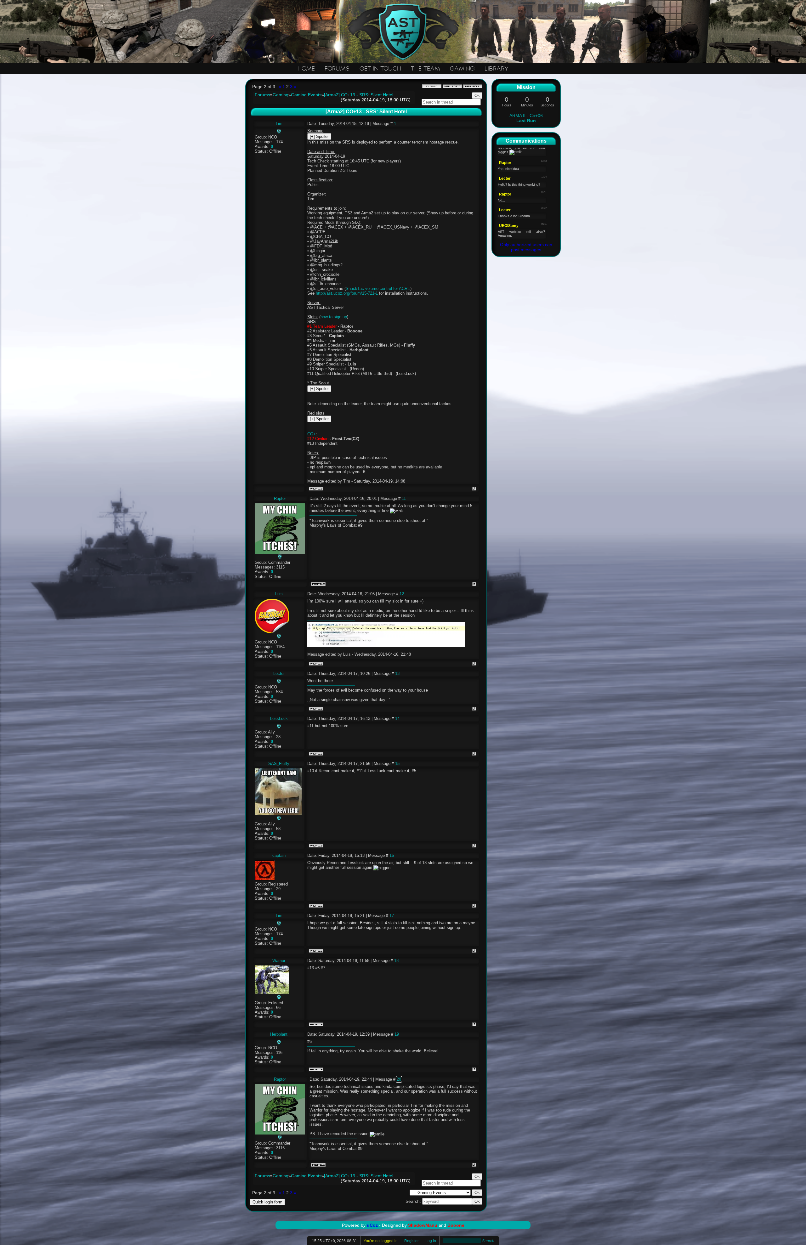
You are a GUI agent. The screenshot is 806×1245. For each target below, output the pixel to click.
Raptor (280, 498)
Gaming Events (306, 94)
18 (396, 960)
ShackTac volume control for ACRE (378, 288)
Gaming (280, 94)
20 (399, 1079)
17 (391, 915)
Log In (430, 1241)
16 (391, 855)
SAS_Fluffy (278, 763)
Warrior (278, 960)
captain (279, 855)
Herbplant (278, 1034)
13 (397, 673)
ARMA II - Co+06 (526, 118)
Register (411, 1241)
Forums (262, 94)
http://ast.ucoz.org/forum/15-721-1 (347, 293)
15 (397, 763)
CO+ (311, 434)
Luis (279, 593)
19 (396, 1034)
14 (397, 718)
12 (402, 593)
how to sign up (334, 316)
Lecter (279, 673)
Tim (278, 123)
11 (404, 498)
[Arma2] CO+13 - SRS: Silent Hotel (358, 94)
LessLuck (279, 718)
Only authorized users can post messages (526, 247)
